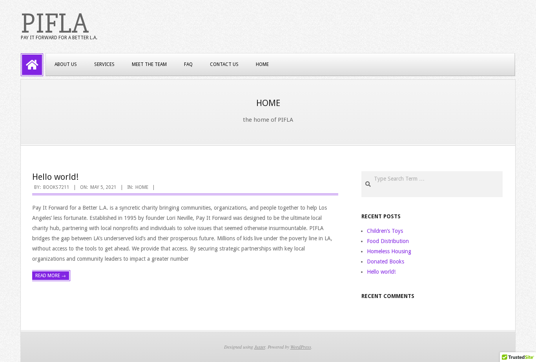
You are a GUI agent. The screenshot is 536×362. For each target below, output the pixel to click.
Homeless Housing (389, 251)
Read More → (50, 275)
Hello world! (55, 177)
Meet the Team (149, 64)
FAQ (188, 64)
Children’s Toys (385, 231)
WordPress (300, 347)
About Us (66, 64)
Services (104, 64)
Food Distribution (388, 241)
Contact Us (224, 64)
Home (262, 64)
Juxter (259, 347)
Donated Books (385, 261)
